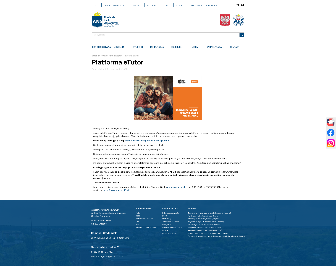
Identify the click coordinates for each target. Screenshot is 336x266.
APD (137, 222)
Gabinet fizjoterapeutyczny (172, 227)
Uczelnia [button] (119, 47)
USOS (138, 216)
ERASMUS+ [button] (176, 47)
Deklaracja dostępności (170, 213)
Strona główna (101, 47)
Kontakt (235, 47)
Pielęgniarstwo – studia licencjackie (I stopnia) (204, 227)
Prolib (138, 213)
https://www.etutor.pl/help (116, 190)
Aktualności (115, 55)
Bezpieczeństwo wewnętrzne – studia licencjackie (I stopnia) (209, 213)
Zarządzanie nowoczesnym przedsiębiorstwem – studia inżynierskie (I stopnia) (216, 236)
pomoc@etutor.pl (176, 187)
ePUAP (166, 5)
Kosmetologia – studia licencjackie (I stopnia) (204, 224)
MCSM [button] (195, 47)
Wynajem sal (167, 224)
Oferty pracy (166, 219)
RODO (164, 216)
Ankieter (165, 230)
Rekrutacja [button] (157, 47)
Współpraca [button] (214, 47)
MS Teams (151, 5)
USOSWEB (180, 5)
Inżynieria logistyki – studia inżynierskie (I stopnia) (206, 222)
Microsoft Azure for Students (146, 227)
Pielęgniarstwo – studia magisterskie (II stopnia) (205, 230)
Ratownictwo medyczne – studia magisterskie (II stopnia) (208, 233)
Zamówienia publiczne (114, 5)
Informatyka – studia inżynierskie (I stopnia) (203, 219)
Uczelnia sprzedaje (169, 233)
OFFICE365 (139, 224)
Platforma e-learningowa (204, 5)
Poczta (136, 5)
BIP (95, 5)
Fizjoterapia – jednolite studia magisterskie (203, 216)
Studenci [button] (138, 47)
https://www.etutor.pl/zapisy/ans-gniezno (147, 140)
